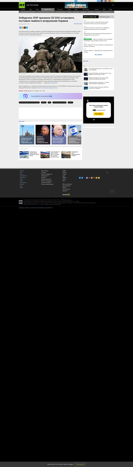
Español (64, 177)
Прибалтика (91, 12)
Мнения (97, 9)
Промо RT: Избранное (46, 174)
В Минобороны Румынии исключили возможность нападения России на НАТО (98, 34)
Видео (110, 9)
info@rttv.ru (93, 203)
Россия (37, 9)
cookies (71, 464)
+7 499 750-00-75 (77, 203)
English (64, 170)
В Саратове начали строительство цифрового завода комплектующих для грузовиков (96, 28)
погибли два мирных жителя (49, 88)
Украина (69, 12)
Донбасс (44, 102)
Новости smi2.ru (21, 121)
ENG (20, 1)
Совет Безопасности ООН (59, 102)
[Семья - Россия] (76, 5)
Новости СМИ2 (85, 60)
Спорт (69, 9)
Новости (23, 9)
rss (111, 1)
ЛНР (49, 102)
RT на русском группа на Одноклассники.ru (107, 1)
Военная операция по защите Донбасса (29, 102)
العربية (28, 1)
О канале (43, 172)
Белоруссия (76, 12)
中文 (36, 1)
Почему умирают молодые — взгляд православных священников (99, 83)
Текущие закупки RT (46, 179)
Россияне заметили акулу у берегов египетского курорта (98, 87)
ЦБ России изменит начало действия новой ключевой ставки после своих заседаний (96, 22)
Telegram (55, 83)
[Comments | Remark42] (50, 113)
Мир (30, 9)
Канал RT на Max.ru (104, 1)
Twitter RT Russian (102, 1)
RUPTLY (64, 187)
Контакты (43, 177)
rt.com (33, 201)
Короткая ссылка (78, 23)
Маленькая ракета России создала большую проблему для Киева (98, 78)
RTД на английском (67, 184)
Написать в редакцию (46, 180)
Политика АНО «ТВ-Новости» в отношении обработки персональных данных (42, 204)
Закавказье (98, 12)
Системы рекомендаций (47, 184)
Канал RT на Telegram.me (98, 1)
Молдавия (83, 12)
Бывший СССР (48, 9)
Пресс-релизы (44, 170)
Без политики (86, 9)
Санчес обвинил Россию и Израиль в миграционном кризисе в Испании (98, 45)
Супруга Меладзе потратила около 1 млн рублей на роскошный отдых (100, 74)
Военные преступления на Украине (45, 12)
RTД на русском (66, 185)
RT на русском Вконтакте (100, 1)
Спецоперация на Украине (28, 12)
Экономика (60, 9)
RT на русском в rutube (106, 1)
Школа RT (65, 190)
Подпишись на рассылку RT (113, 1)
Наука (76, 9)
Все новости (98, 54)
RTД (76, 1)
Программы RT (45, 175)
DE (22, 1)
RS (33, 1)
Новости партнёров (46, 182)
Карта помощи (61, 12)
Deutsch (64, 172)
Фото (104, 9)
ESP (30, 1)
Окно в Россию (66, 189)
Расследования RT (107, 12)
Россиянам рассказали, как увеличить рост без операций (101, 69)
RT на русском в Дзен (109, 1)
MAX (50, 96)
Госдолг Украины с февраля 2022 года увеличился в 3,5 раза (98, 51)
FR (25, 1)
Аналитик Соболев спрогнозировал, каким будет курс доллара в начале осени (98, 39)
